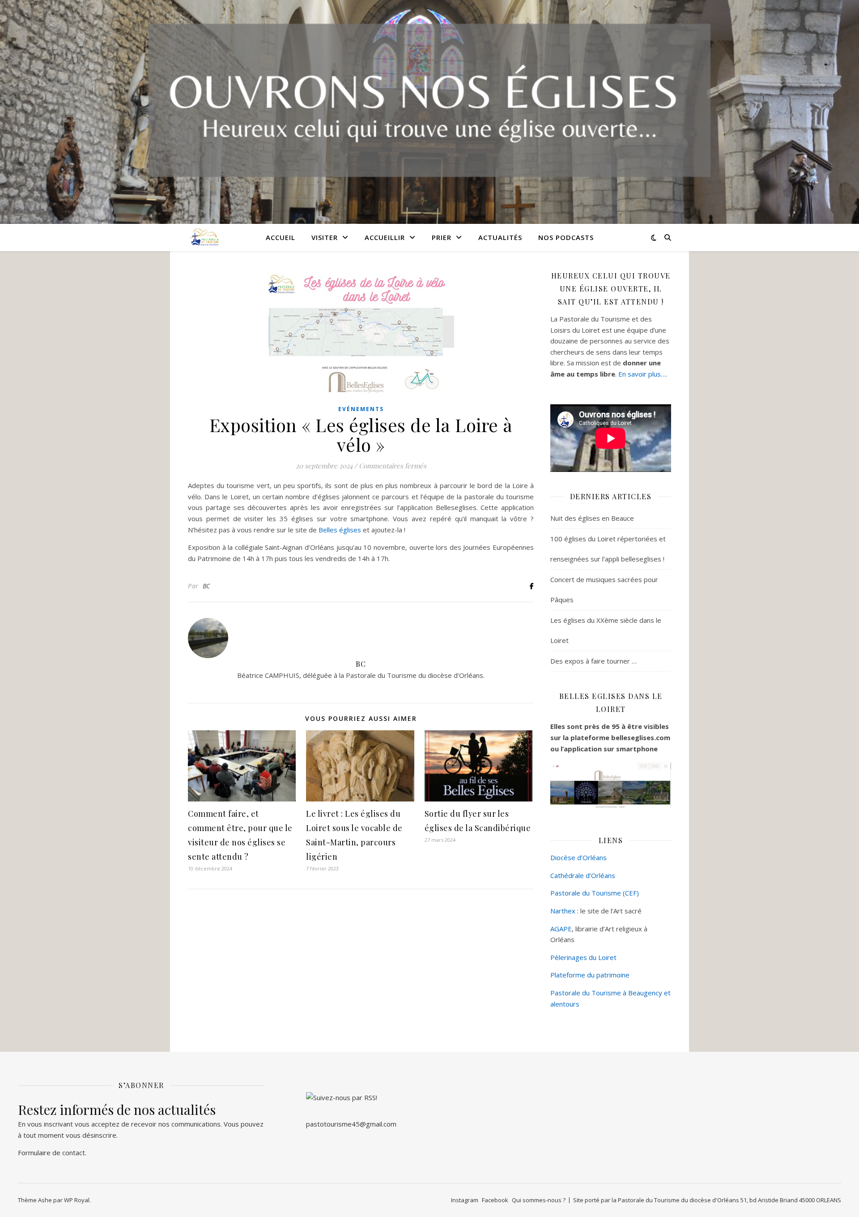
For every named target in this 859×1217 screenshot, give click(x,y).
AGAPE (561, 928)
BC (206, 586)
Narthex (562, 910)
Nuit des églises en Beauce (592, 518)
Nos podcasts (566, 237)
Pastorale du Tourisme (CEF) (594, 892)
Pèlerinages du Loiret (583, 957)
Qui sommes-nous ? (539, 1200)
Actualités (500, 237)
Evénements (361, 409)
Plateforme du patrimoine (589, 974)
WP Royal (76, 1200)
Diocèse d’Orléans (578, 857)
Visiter (324, 237)
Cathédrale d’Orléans (582, 875)
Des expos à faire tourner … (593, 660)
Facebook (495, 1200)
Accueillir (385, 237)
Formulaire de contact (51, 1152)
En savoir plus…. (642, 373)
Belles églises (340, 529)
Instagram (464, 1200)
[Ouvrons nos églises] (203, 237)
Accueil (280, 237)
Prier (441, 237)
